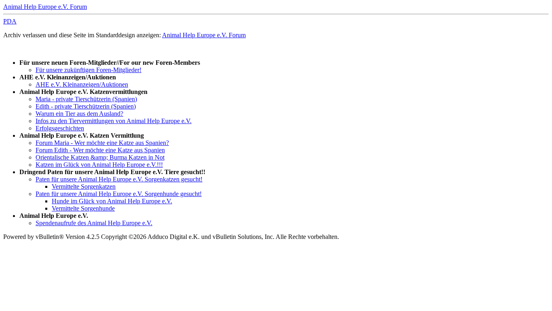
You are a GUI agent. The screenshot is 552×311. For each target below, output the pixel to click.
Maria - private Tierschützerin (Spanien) (86, 99)
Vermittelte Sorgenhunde (83, 208)
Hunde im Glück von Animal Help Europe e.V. (112, 201)
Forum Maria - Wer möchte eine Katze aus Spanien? (102, 142)
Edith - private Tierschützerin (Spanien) (86, 106)
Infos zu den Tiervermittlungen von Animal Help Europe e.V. (114, 120)
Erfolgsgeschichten (60, 128)
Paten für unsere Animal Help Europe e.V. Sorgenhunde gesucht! (119, 193)
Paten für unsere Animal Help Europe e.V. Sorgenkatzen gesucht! (119, 179)
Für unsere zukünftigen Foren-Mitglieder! (88, 69)
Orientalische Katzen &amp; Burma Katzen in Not (100, 157)
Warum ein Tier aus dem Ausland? (79, 113)
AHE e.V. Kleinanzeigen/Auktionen (82, 84)
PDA (10, 21)
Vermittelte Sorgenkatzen (84, 186)
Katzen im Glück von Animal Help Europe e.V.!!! (99, 164)
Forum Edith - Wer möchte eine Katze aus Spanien (100, 150)
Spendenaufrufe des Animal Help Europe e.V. (94, 222)
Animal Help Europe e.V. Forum (45, 6)
